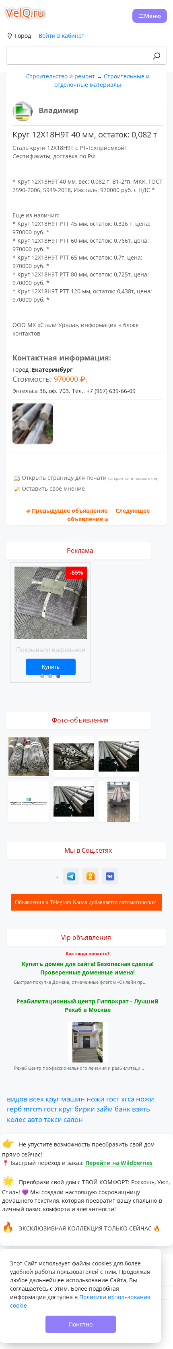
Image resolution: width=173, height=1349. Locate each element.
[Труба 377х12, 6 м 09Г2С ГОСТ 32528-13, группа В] (73, 801)
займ (105, 1109)
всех (36, 1098)
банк (122, 1109)
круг (52, 1098)
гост (112, 1098)
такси (53, 1119)
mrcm (32, 1109)
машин (73, 1098)
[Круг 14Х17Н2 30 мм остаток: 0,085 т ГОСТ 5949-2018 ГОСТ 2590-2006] (73, 756)
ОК (91, 877)
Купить (51, 666)
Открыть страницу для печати (64, 477)
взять (141, 1109)
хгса (127, 1098)
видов (17, 1098)
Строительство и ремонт (60, 76)
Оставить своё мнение (53, 488)
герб (14, 1109)
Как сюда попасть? (87, 953)
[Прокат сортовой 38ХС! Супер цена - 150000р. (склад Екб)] (118, 801)
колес (16, 1119)
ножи (95, 1098)
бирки (84, 1109)
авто (34, 1119)
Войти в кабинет (61, 35)
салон (73, 1119)
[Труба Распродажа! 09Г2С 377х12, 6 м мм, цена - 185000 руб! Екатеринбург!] (118, 756)
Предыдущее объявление (69, 510)
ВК (110, 877)
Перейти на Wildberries (118, 1163)
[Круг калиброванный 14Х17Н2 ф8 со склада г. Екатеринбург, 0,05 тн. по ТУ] (28, 756)
